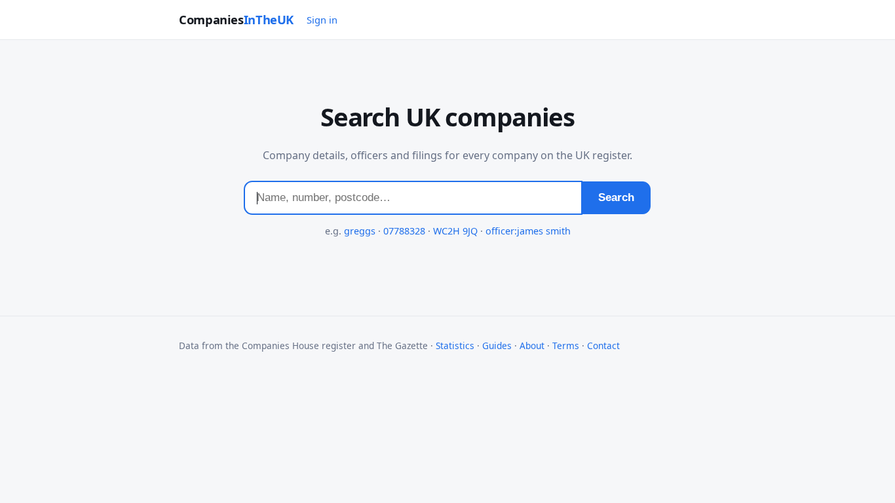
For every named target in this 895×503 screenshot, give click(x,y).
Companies (236, 19)
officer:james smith (528, 231)
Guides (497, 345)
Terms (565, 345)
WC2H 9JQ (455, 231)
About (532, 345)
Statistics (455, 345)
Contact (603, 345)
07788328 (404, 231)
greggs (359, 231)
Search (616, 197)
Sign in (322, 19)
